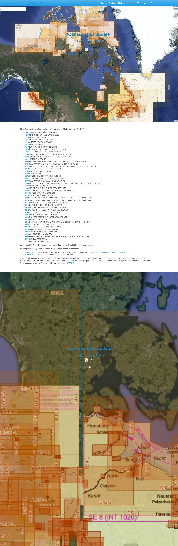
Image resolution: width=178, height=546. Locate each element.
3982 (27, 178)
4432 (27, 219)
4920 (27, 236)
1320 (27, 149)
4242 (27, 210)
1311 (27, 139)
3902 (27, 173)
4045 (27, 200)
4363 (27, 212)
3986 (27, 185)
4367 (27, 214)
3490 (27, 161)
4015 (27, 195)
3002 (27, 156)
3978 (27, 176)
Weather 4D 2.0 (31, 252)
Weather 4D (29, 254)
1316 (27, 144)
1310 (27, 137)
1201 (27, 132)
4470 (27, 229)
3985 (27, 183)
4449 (27, 222)
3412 (27, 159)
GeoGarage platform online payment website (108, 252)
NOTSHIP (70, 263)
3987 (27, 188)
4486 (27, 231)
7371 (27, 241)
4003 (27, 193)
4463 (27, 224)
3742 (27, 168)
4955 (27, 239)
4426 (27, 217)
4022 (27, 198)
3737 (27, 166)
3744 (27, 171)
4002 (27, 190)
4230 (27, 207)
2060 (27, 154)
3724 (27, 164)
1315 (27, 142)
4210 (27, 205)
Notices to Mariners (47, 258)
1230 (27, 135)
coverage (90, 245)
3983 (27, 181)
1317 (27, 147)
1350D (27, 152)
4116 (27, 202)
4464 (27, 227)
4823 (27, 234)
